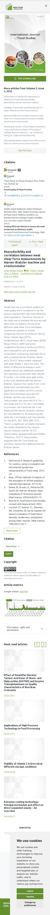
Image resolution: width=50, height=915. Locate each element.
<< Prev (33, 241)
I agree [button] (30, 891)
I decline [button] (30, 896)
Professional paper (15, 243)
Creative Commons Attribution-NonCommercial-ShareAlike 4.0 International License (25, 575)
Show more (12, 530)
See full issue (25, 150)
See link (24, 591)
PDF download (27, 78)
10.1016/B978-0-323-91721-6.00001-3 (23, 195)
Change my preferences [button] (30, 903)
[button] (36, 644)
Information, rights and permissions (18, 628)
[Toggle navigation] (46, 6)
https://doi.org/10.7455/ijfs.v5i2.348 (19, 292)
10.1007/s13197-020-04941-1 (19, 235)
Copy (9, 554)
